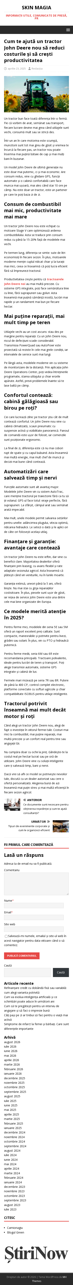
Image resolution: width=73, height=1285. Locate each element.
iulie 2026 (10, 1046)
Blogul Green (15, 1232)
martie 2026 (12, 1064)
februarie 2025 (13, 1123)
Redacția (37, 68)
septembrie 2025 (15, 1092)
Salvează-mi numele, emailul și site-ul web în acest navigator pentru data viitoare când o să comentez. (35, 940)
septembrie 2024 (15, 1146)
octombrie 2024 (14, 1141)
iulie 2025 (10, 1101)
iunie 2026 (10, 1051)
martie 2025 (12, 1119)
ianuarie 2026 (13, 1073)
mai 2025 (10, 1110)
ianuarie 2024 (13, 1182)
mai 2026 (10, 1055)
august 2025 (12, 1096)
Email (7, 912)
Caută (8, 965)
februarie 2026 (13, 1069)
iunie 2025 (10, 1105)
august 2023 (12, 1205)
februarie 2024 (13, 1178)
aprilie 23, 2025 (17, 68)
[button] (67, 30)
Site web (9, 924)
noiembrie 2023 (14, 1191)
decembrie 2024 (14, 1132)
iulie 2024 (10, 1155)
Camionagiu (15, 1228)
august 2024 (12, 1150)
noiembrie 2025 (14, 1083)
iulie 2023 (10, 1209)
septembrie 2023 (15, 1200)
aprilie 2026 (11, 1060)
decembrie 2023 (14, 1187)
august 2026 (12, 1042)
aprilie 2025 (11, 1114)
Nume (8, 900)
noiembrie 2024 (14, 1137)
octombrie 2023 (14, 1196)
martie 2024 (12, 1173)
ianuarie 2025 (13, 1128)
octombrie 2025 (14, 1087)
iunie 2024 (10, 1160)
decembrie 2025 (14, 1078)
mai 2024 (10, 1164)
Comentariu (11, 870)
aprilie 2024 (11, 1168)
